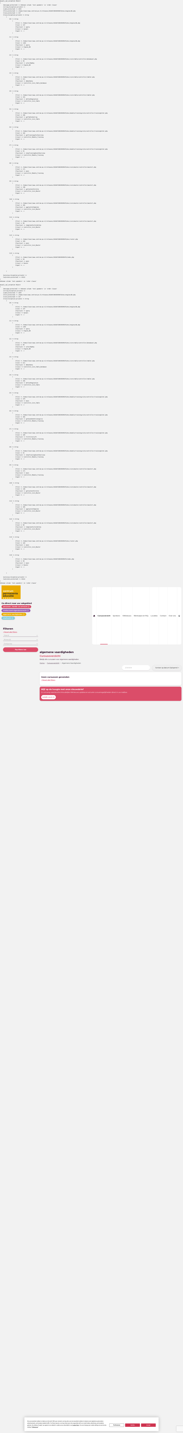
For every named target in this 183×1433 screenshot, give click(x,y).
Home (42, 663)
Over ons (172, 616)
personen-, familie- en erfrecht (15, 607)
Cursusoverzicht (104, 616)
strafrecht (7, 618)
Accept (148, 1425)
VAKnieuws (126, 616)
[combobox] (20, 635)
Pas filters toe (20, 650)
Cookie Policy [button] (75, 1425)
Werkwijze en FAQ (141, 616)
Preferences (116, 1425)
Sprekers (116, 616)
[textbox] (20, 635)
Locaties (154, 616)
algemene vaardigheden (12, 614)
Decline (133, 1425)
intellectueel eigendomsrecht (15, 610)
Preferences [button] (35, 1427)
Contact (163, 616)
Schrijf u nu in (47, 697)
